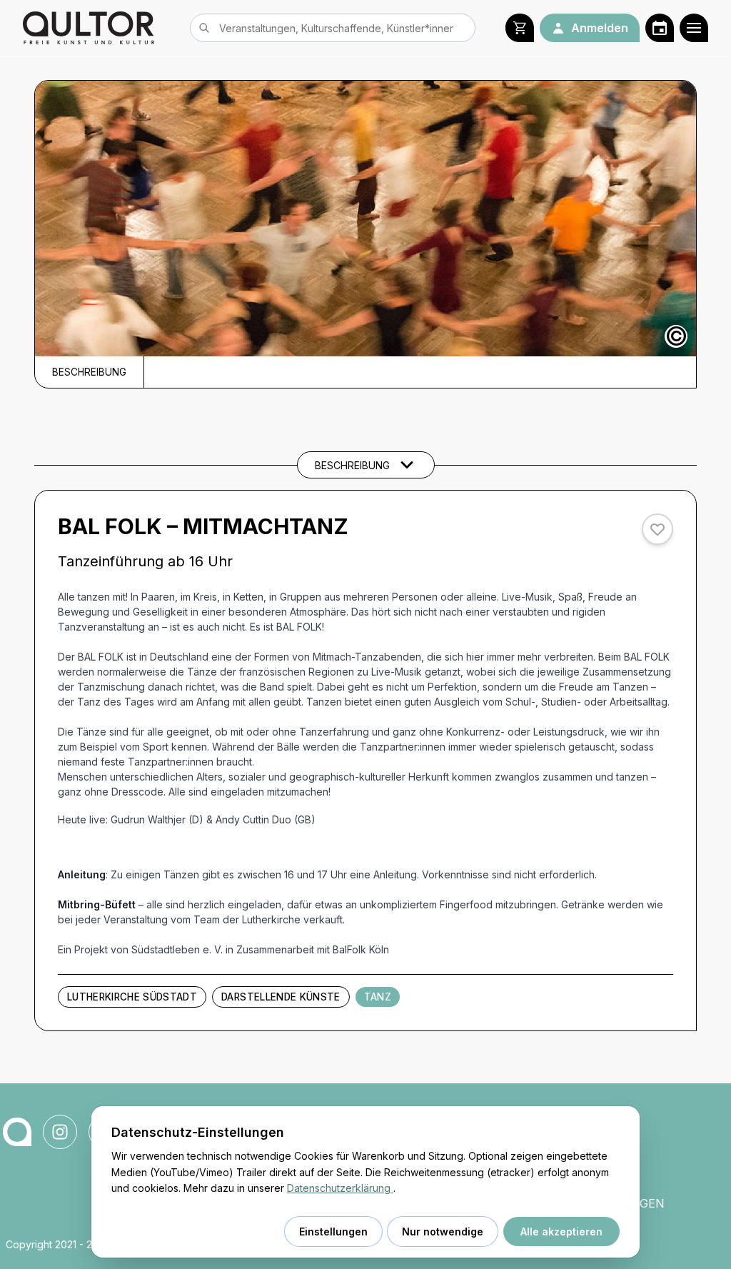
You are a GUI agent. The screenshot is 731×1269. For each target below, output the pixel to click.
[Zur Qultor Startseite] (88, 27)
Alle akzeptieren (561, 1231)
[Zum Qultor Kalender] (659, 28)
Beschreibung (89, 372)
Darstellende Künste (280, 997)
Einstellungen (333, 1231)
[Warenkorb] (519, 28)
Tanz (377, 997)
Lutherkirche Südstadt (132, 997)
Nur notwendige (442, 1231)
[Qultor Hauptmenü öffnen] (694, 28)
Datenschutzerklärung (340, 1188)
